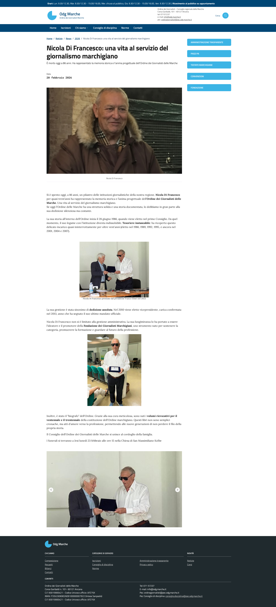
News (68, 38)
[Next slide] (177, 490)
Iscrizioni (96, 560)
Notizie (59, 38)
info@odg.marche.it (172, 17)
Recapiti (49, 564)
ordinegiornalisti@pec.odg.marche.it (176, 19)
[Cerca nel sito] (225, 15)
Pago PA (195, 53)
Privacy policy (146, 564)
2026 (77, 38)
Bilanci (48, 568)
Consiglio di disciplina (102, 564)
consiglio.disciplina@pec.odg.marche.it (184, 596)
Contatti (49, 572)
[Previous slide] (51, 490)
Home (49, 38)
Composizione (51, 560)
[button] (82, 28)
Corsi (189, 564)
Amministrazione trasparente (207, 42)
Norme (95, 568)
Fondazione (197, 87)
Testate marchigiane (201, 65)
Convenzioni (197, 76)
